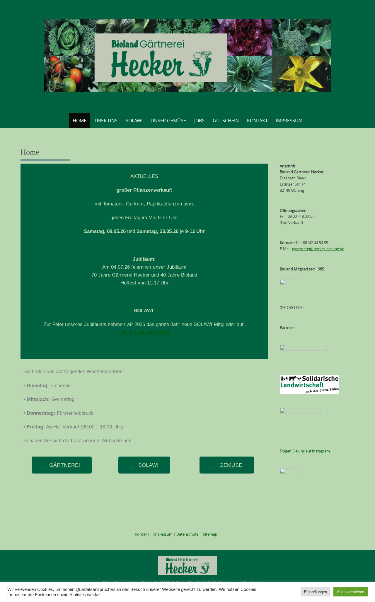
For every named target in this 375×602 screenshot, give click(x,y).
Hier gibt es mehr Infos (144, 332)
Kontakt (257, 120)
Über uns (106, 120)
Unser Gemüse (168, 120)
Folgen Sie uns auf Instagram (305, 451)
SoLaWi (134, 120)
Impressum (289, 120)
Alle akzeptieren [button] (350, 592)
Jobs (199, 120)
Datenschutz (187, 534)
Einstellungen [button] (315, 592)
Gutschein (226, 120)
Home (79, 120)
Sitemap (210, 534)
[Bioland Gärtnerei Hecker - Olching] (187, 55)
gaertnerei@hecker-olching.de (318, 248)
